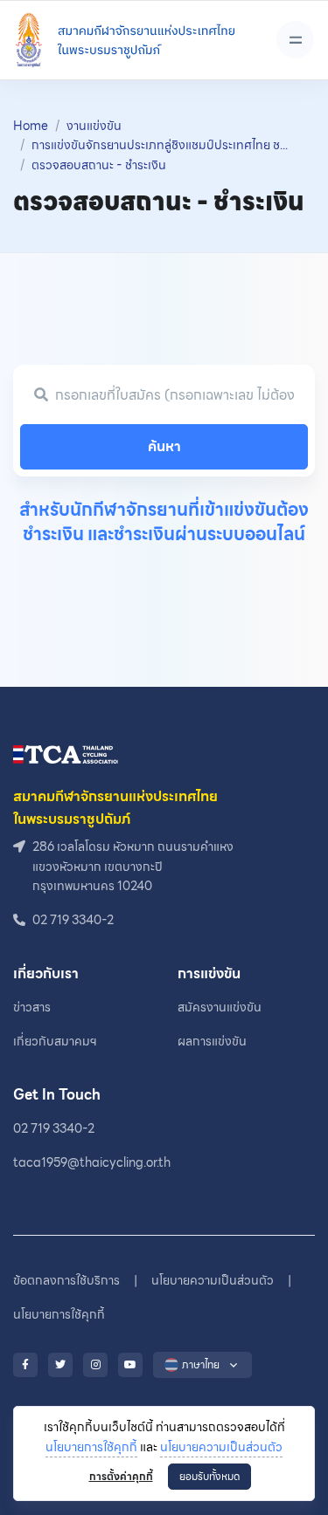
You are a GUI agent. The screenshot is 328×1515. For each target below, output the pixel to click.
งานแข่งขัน (94, 125)
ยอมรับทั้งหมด (209, 1476)
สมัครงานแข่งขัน (220, 1007)
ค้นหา (164, 446)
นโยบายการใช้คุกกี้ (91, 1447)
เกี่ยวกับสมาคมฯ (55, 1041)
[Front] (124, 40)
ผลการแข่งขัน (212, 1041)
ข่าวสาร (32, 1007)
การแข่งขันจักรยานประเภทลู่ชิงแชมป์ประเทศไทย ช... (159, 144)
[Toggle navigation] (295, 39)
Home (30, 125)
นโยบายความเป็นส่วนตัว (221, 1447)
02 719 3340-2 (53, 1128)
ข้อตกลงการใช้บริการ (66, 1280)
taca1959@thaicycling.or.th (92, 1162)
